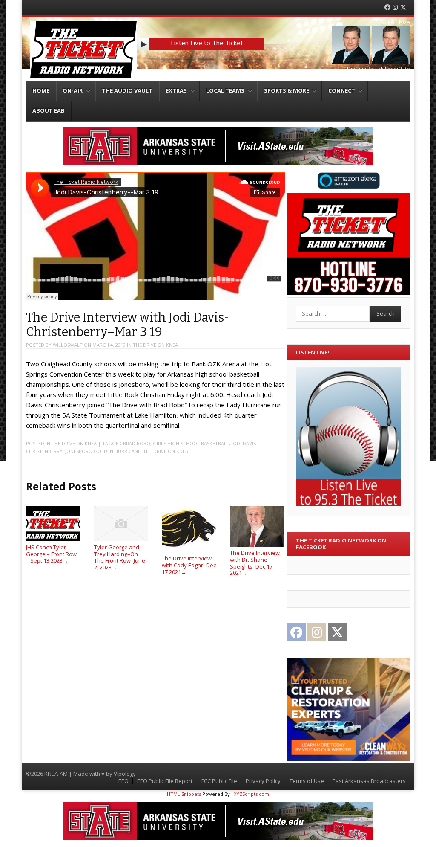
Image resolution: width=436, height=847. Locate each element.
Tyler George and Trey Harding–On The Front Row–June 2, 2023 (119, 557)
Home (40, 90)
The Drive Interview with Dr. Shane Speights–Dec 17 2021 (255, 563)
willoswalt (68, 345)
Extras (176, 90)
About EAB (48, 110)
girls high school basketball (191, 443)
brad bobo (136, 443)
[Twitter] (403, 7)
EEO (123, 781)
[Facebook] (387, 7)
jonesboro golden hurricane (103, 451)
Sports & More (286, 90)
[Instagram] (395, 7)
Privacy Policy (263, 781)
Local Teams (225, 90)
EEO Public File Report (164, 781)
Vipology (125, 773)
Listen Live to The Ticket (207, 42)
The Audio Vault (127, 90)
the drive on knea (165, 451)
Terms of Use (307, 781)
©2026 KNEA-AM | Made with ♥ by (70, 773)
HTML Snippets (184, 794)
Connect (341, 90)
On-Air (73, 90)
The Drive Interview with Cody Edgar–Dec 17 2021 (189, 564)
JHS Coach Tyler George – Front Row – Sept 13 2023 (51, 553)
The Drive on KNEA (155, 345)
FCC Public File (219, 781)
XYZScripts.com (251, 794)
